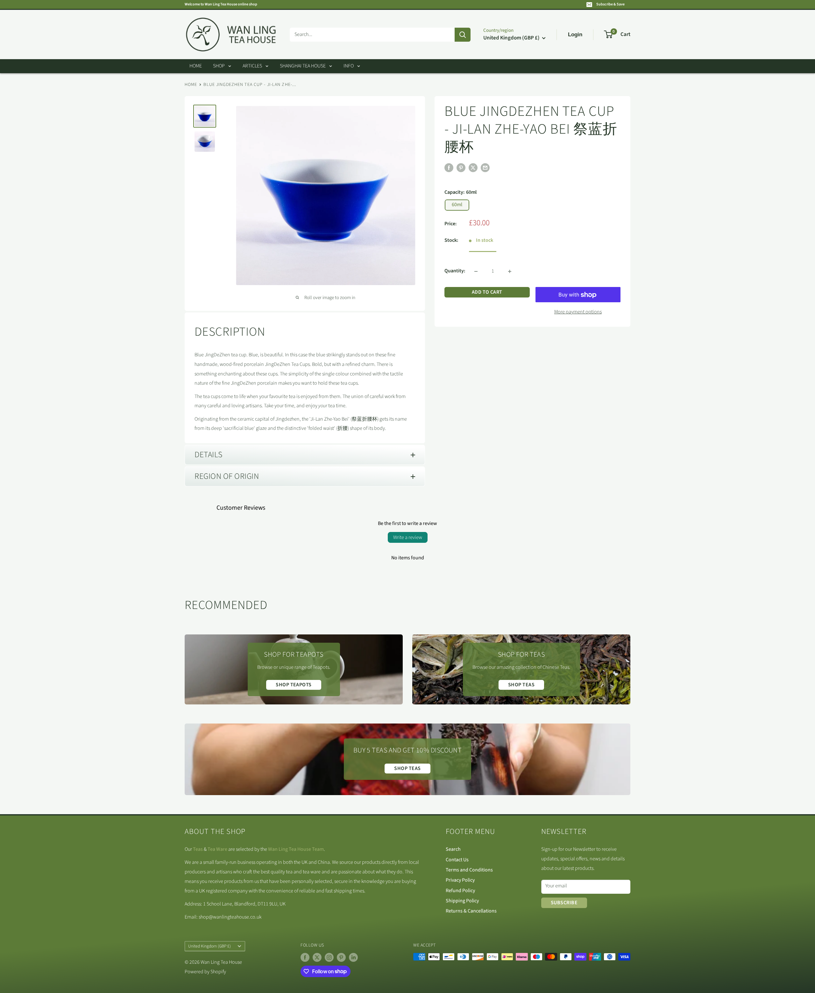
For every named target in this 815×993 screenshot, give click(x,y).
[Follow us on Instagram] (329, 957)
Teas (198, 849)
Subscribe (564, 902)
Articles (252, 65)
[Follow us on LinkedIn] (353, 957)
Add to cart (487, 292)
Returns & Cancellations (471, 910)
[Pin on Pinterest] (461, 167)
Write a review (407, 537)
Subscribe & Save (610, 4)
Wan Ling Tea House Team (296, 849)
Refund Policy (460, 890)
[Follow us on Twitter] (317, 957)
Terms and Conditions (469, 869)
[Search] (463, 35)
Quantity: (454, 271)
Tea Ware (217, 849)
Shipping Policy (462, 900)
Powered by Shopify (205, 971)
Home (195, 65)
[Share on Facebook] (448, 167)
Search (453, 849)
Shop (219, 65)
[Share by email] (485, 167)
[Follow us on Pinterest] (341, 957)
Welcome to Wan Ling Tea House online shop (221, 4)
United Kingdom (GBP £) (209, 946)
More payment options (578, 312)
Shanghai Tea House (303, 65)
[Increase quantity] (509, 271)
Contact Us (457, 859)
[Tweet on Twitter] (473, 167)
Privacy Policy (460, 880)
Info (349, 65)
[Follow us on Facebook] (305, 957)
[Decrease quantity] (476, 271)
